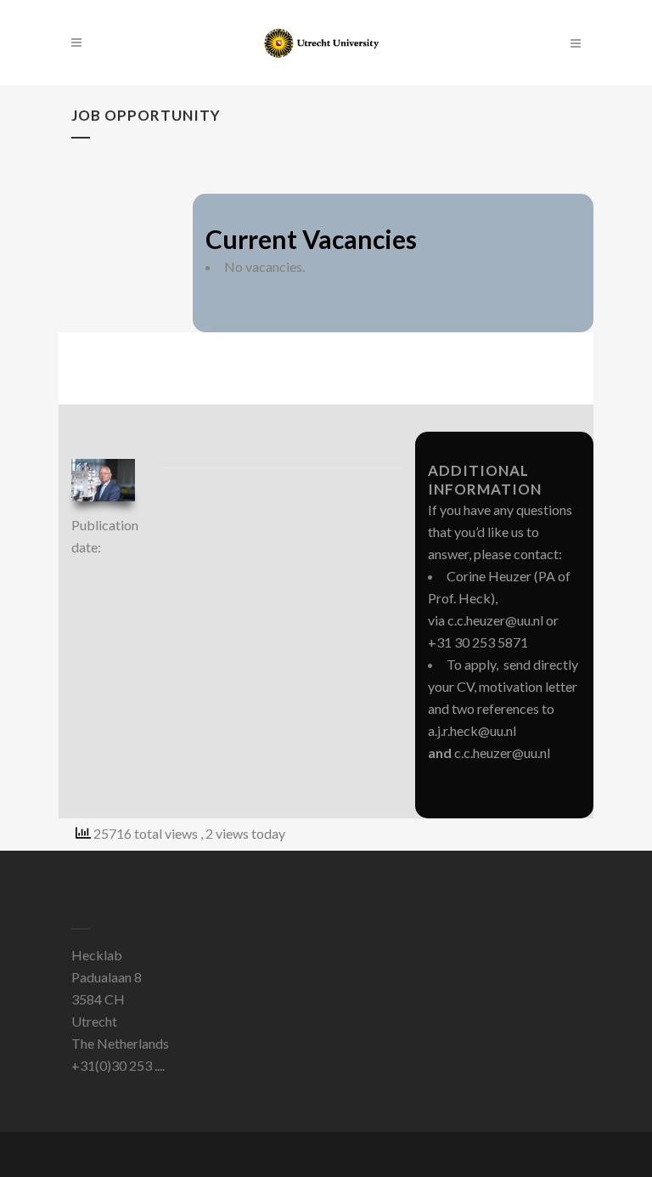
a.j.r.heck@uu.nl (472, 730)
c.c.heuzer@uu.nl (495, 620)
